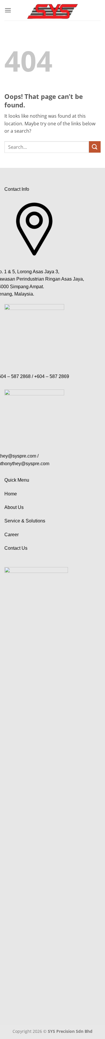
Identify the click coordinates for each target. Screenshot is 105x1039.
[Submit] (95, 147)
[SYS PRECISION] (52, 10)
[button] (7, 10)
